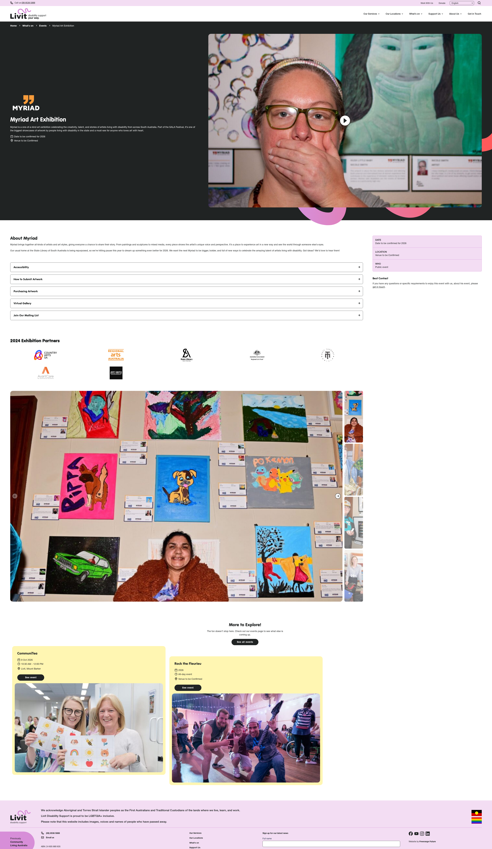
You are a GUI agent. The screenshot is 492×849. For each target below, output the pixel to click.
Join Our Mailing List (26, 315)
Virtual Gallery (22, 303)
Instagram (422, 834)
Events (43, 25)
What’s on (194, 843)
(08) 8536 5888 (28, 2)
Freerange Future (427, 841)
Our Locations (196, 838)
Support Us (194, 847)
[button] (338, 496)
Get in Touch (474, 13)
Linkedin (428, 834)
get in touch (379, 286)
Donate (442, 3)
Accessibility (21, 267)
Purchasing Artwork (26, 291)
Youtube (416, 834)
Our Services (195, 833)
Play (345, 120)
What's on (27, 25)
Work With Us (427, 3)
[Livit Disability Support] (28, 13)
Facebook (411, 834)
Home (13, 25)
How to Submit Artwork (28, 279)
